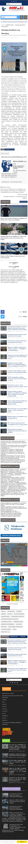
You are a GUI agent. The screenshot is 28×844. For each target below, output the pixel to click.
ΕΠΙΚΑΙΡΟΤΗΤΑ (5, 616)
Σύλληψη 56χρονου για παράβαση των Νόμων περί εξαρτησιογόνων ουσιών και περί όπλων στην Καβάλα (13, 238)
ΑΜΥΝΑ (3, 611)
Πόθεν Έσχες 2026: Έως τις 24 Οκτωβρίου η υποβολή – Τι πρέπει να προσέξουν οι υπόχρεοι (17, 410)
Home (2, 25)
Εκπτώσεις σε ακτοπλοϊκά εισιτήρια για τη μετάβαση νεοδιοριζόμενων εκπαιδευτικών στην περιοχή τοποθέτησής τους (14, 447)
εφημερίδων (16, 603)
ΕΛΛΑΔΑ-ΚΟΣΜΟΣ (19, 614)
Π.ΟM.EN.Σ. (5, 715)
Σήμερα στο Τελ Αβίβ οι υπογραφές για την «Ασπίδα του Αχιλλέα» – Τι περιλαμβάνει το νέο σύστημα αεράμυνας (17, 349)
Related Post (5, 202)
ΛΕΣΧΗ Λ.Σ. (5, 720)
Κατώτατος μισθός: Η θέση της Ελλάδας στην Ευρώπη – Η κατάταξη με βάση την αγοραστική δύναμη (17, 402)
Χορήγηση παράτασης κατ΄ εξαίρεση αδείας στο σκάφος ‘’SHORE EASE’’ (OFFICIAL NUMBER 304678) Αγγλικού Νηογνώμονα (14, 508)
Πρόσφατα (5, 636)
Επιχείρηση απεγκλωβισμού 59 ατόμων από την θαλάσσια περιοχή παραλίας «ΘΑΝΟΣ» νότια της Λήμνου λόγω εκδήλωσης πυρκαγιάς (13, 457)
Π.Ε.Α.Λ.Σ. (4, 704)
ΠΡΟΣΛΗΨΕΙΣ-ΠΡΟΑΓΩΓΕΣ (15, 626)
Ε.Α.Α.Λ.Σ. (4, 718)
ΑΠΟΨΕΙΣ (19, 611)
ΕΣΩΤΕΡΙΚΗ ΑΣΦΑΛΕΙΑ (18, 616)
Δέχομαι (22, 841)
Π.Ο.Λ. (3, 702)
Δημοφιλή (14, 636)
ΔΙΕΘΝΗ (3, 614)
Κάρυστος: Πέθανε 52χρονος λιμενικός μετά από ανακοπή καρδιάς (13, 256)
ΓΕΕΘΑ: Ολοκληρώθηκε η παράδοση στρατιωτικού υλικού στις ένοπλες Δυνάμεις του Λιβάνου (17, 379)
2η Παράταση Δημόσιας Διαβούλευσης (10, 516)
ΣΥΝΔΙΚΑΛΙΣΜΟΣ (6, 629)
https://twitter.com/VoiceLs (11, 175)
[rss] (16, 1)
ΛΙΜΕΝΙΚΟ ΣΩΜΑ (18, 621)
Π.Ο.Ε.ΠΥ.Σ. (5, 711)
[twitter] (14, 1)
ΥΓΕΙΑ (14, 629)
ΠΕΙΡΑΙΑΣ (4, 626)
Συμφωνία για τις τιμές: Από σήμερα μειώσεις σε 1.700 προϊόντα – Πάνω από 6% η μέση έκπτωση (17, 357)
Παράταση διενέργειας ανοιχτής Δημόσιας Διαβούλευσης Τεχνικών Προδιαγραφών (11, 514)
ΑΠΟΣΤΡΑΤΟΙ (11, 611)
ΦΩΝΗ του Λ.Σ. (5, 632)
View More (24, 201)
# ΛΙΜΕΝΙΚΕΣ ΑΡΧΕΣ (9, 149)
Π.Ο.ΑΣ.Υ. (4, 706)
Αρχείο (22, 636)
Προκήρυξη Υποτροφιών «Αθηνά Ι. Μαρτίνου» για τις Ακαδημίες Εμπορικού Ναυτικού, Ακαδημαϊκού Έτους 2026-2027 (17, 364)
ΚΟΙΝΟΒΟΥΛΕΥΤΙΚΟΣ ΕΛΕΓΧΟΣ (9, 619)
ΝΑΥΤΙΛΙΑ (19, 624)
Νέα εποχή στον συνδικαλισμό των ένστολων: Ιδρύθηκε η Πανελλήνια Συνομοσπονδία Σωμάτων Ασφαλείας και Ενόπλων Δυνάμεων (17, 328)
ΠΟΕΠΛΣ (4, 699)
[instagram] (17, 682)
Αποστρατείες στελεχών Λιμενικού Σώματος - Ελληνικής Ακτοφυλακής (16, 795)
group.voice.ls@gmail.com (11, 177)
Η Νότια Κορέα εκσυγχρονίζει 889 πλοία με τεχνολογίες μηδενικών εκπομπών (17, 762)
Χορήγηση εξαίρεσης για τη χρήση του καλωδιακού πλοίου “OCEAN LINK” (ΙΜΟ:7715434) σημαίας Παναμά (13, 504)
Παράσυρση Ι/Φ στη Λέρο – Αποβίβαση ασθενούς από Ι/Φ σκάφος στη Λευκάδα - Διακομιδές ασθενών (14, 483)
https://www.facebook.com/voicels (9, 173)
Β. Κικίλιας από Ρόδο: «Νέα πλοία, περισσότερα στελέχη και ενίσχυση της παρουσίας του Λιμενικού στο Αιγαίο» (14, 443)
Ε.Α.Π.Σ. (4, 713)
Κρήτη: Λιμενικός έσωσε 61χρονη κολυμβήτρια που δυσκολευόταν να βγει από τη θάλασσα (14, 219)
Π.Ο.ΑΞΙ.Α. (4, 709)
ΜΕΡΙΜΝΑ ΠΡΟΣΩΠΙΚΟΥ (7, 624)
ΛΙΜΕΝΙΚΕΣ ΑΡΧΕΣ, (14, 37)
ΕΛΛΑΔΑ (10, 614)
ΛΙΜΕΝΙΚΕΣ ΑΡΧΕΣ (10, 25)
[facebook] (11, 1)
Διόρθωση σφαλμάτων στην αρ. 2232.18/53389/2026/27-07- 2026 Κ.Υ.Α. (10, 511)
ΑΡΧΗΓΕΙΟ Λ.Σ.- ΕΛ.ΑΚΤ (8, 693)
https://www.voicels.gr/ (21, 170)
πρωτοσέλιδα (9, 603)
